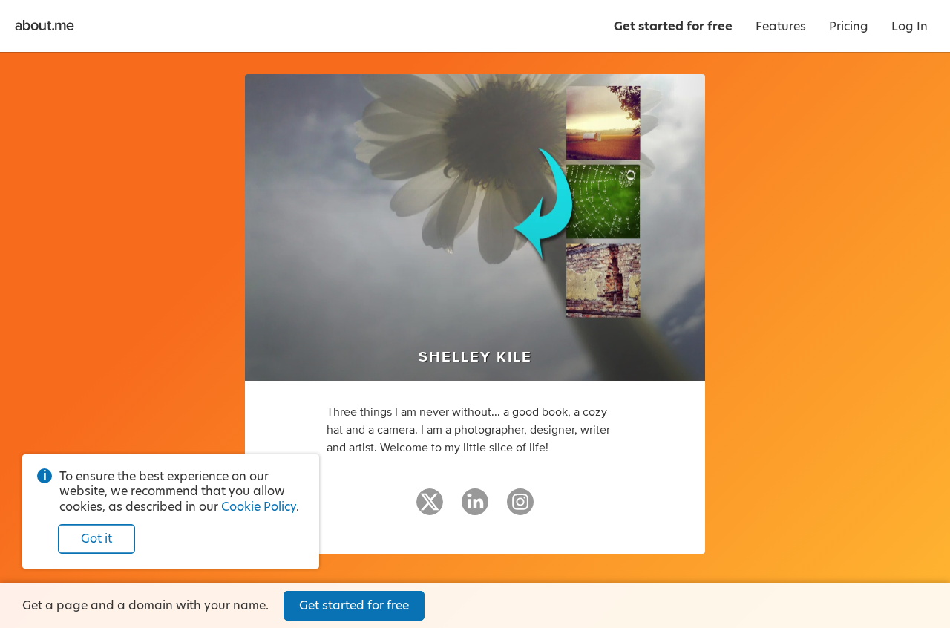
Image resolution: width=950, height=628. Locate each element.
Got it (96, 538)
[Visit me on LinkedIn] (475, 508)
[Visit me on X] (429, 508)
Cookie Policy (258, 506)
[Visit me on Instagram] (520, 508)
